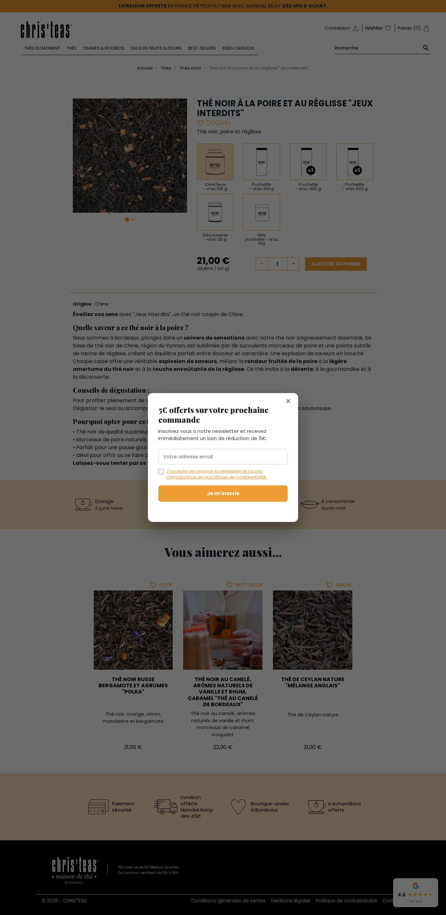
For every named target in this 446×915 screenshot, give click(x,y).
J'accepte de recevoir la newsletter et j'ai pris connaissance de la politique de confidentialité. (216, 474)
